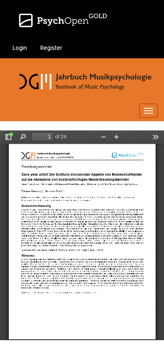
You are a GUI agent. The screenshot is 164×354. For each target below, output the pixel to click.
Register (51, 47)
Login (20, 47)
